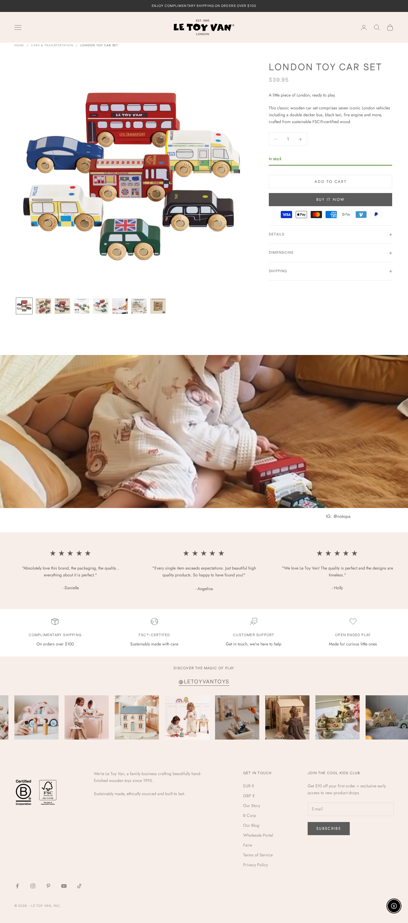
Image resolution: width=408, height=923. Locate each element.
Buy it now (330, 199)
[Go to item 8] (158, 306)
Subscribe (328, 828)
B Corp (249, 815)
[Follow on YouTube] (64, 886)
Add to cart (330, 181)
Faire (247, 845)
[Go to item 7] (139, 306)
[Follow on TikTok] (79, 886)
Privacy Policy (255, 865)
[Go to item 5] (100, 306)
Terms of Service (258, 855)
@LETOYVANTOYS (204, 682)
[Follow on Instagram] (33, 886)
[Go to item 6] (119, 306)
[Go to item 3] (62, 306)
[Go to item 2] (43, 306)
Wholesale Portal (258, 835)
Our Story (251, 806)
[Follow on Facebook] (17, 886)
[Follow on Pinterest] (48, 886)
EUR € (248, 786)
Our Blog (251, 825)
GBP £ (249, 796)
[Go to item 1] (24, 306)
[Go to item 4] (81, 306)
